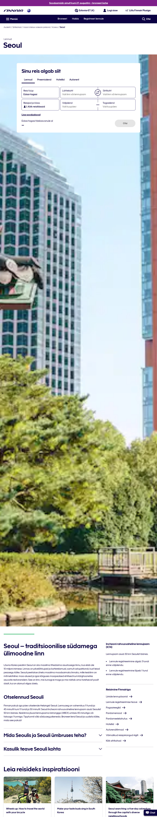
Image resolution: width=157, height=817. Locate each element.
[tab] (28, 80)
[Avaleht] (13, 10)
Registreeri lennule (94, 18)
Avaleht (7, 27)
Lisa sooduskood (31, 114)
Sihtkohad (17, 27)
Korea (55, 27)
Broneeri (62, 18)
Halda (75, 18)
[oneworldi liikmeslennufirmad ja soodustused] (29, 10)
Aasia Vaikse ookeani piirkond (36, 27)
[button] (98, 92)
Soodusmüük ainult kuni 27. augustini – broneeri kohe (78, 3)
